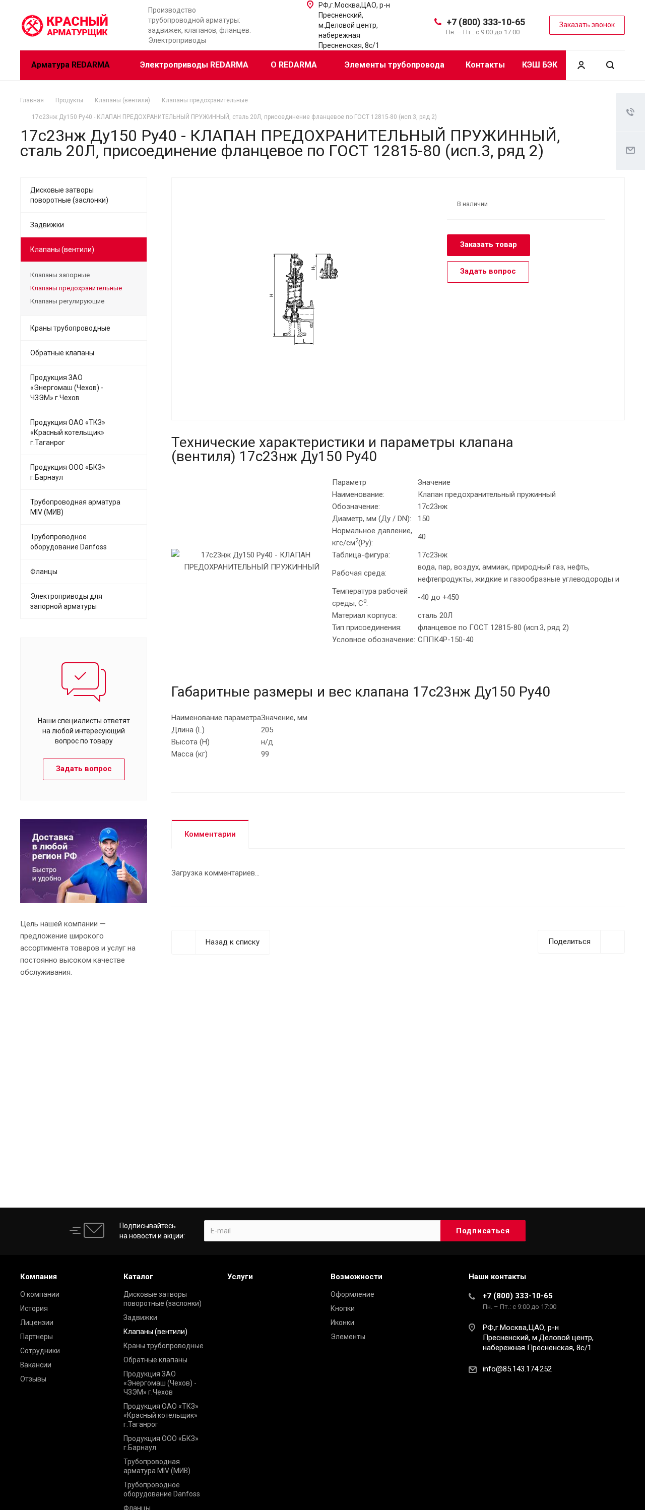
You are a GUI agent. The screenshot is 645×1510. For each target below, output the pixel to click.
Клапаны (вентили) (62, 249)
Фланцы (43, 572)
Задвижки (47, 225)
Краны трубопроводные (70, 328)
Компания (38, 1276)
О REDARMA (295, 65)
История (34, 1308)
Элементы (348, 1337)
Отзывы (33, 1379)
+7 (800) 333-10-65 (485, 22)
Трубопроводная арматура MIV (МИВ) (75, 507)
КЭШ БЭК (539, 65)
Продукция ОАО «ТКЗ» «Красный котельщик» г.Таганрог (67, 432)
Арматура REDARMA (71, 65)
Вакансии (35, 1365)
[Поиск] (610, 65)
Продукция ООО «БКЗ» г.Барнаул (67, 472)
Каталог (138, 1276)
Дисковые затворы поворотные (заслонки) (69, 195)
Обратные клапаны (62, 353)
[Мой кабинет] (581, 65)
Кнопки (343, 1308)
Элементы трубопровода (394, 65)
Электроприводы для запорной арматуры (66, 601)
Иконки (342, 1322)
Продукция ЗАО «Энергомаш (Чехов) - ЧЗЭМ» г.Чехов (66, 387)
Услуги (240, 1276)
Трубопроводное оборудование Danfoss (68, 542)
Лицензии (36, 1322)
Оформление (352, 1294)
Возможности (356, 1276)
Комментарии (210, 834)
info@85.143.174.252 (517, 1368)
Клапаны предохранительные (76, 288)
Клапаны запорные (60, 275)
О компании (39, 1294)
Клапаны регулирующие (67, 301)
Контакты (485, 65)
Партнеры (36, 1337)
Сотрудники (40, 1351)
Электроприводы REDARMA (194, 65)
